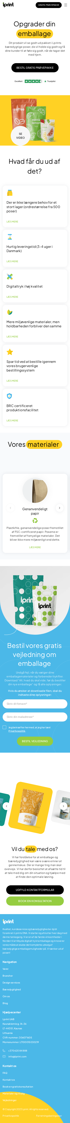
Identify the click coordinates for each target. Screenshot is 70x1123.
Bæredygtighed (12, 989)
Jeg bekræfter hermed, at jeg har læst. (29, 729)
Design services (11, 982)
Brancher (8, 975)
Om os (6, 996)
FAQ (5, 1072)
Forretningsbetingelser (49, 1115)
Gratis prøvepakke (48, 5)
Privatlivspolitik (16, 730)
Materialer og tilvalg (14, 1093)
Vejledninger (10, 1100)
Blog (5, 1003)
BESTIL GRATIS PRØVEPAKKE (35, 67)
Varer (5, 968)
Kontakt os (9, 1079)
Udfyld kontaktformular (35, 890)
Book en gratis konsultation (18, 1086)
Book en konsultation (35, 901)
